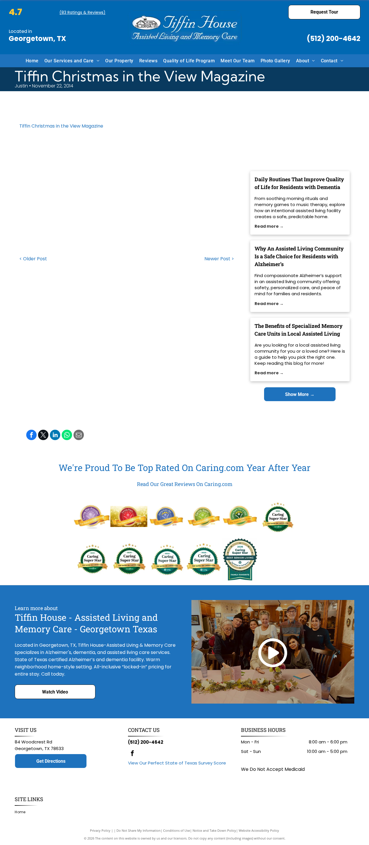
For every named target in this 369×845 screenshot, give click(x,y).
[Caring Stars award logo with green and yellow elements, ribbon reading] (202, 516)
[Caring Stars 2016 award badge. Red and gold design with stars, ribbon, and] (128, 516)
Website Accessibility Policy (259, 830)
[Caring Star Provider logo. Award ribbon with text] (92, 516)
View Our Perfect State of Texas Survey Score (177, 763)
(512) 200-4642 (333, 38)
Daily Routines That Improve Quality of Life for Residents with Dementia (299, 183)
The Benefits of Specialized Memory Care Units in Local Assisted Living (298, 329)
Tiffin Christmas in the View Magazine (61, 126)
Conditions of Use (176, 830)
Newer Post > (219, 258)
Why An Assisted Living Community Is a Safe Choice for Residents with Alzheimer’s (299, 256)
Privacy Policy (100, 830)
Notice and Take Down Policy (214, 830)
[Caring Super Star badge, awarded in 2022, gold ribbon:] (92, 559)
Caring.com (220, 467)
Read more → (269, 226)
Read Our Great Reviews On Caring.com (184, 484)
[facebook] (132, 754)
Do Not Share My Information (138, 830)
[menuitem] (32, 61)
